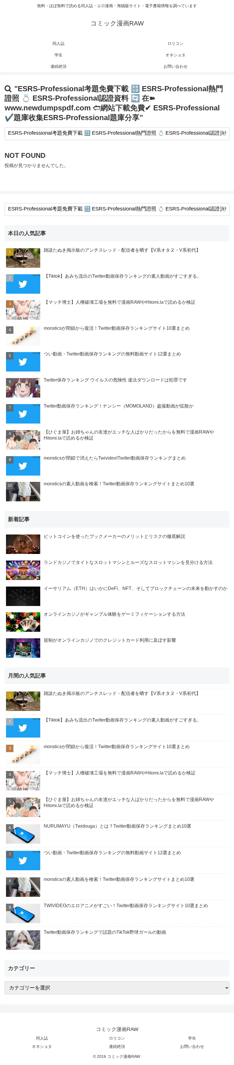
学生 (192, 1038)
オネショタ (42, 1046)
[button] (224, 133)
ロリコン (117, 1038)
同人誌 (42, 1038)
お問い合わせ (192, 1046)
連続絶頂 (117, 1046)
